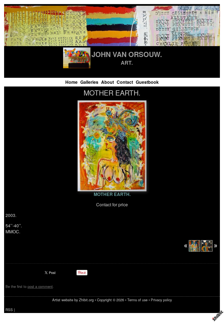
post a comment (40, 286)
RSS (9, 309)
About (107, 82)
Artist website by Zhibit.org (73, 299)
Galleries (89, 82)
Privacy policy (161, 299)
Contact (125, 82)
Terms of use (137, 299)
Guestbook (147, 82)
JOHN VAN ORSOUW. (127, 54)
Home (71, 82)
